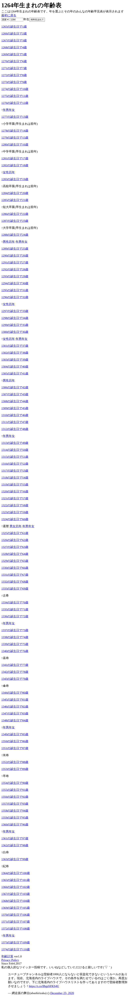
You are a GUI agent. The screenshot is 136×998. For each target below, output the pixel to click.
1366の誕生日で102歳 (15, 887)
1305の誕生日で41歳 (14, 373)
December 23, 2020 (62, 993)
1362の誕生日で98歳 (14, 845)
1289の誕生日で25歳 (14, 248)
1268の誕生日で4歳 (14, 47)
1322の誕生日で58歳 (14, 505)
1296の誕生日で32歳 (14, 297)
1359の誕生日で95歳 (14, 817)
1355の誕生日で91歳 (14, 789)
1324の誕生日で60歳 (14, 519)
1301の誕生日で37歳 (14, 345)
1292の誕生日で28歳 (14, 269)
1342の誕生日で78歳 (14, 672)
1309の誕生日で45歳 (14, 408)
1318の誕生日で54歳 (14, 477)
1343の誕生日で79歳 (14, 678)
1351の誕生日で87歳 (14, 748)
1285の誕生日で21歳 (14, 200)
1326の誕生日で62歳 (14, 540)
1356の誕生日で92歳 (14, 796)
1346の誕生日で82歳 (14, 706)
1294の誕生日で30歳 (14, 283)
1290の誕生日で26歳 (14, 255)
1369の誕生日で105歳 (15, 907)
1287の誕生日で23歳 (14, 221)
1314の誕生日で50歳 (14, 450)
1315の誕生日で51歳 (14, 456)
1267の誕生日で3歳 (14, 40)
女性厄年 (9, 172)
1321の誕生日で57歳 (14, 498)
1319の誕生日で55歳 (14, 484)
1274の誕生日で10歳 (14, 89)
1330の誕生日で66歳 (14, 567)
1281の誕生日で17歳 (14, 158)
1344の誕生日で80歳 (14, 692)
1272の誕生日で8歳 (14, 75)
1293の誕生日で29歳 (14, 276)
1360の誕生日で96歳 (14, 824)
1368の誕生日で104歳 (15, 901)
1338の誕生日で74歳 (14, 637)
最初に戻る (8, 15)
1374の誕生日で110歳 (15, 949)
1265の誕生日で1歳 (14, 26)
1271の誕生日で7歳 (14, 68)
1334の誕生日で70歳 (14, 602)
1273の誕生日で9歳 (14, 82)
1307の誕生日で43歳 (14, 394)
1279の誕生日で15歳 (14, 137)
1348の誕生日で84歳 (14, 720)
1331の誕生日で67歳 (14, 574)
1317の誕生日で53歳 (14, 470)
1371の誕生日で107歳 (15, 921)
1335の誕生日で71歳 (14, 609)
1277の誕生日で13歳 (14, 116)
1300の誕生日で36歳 (14, 332)
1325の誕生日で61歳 (14, 533)
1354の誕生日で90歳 (14, 783)
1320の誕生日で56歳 (14, 491)
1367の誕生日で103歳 (15, 894)
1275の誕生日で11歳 (14, 96)
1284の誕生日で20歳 (14, 193)
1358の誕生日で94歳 (14, 810)
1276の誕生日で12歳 (14, 103)
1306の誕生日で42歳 (14, 387)
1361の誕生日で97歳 (14, 838)
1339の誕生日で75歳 (14, 644)
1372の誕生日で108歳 (15, 928)
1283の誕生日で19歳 (14, 179)
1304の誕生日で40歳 (14, 366)
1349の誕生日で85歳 (14, 734)
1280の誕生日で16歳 (14, 144)
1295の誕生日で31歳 (14, 290)
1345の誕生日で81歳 (14, 699)
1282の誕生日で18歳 (14, 165)
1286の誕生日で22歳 (14, 214)
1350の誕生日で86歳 (14, 741)
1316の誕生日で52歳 (14, 463)
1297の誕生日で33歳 (14, 311)
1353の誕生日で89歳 (14, 769)
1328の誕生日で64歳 (14, 554)
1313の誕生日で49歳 (14, 443)
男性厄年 (9, 241)
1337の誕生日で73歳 (14, 630)
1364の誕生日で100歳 (15, 873)
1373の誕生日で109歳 (15, 942)
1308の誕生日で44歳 (14, 401)
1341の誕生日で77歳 (14, 665)
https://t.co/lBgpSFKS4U (44, 986)
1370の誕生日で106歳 (15, 914)
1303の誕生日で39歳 (14, 359)
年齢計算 (7, 956)
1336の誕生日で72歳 (14, 616)
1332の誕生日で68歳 (14, 581)
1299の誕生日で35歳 (14, 325)
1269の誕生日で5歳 (14, 54)
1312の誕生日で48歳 (14, 429)
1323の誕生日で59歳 (14, 512)
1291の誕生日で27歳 (14, 262)
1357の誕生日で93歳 (14, 803)
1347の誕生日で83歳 (14, 713)
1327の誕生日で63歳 (14, 547)
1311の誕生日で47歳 (14, 422)
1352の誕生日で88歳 (14, 762)
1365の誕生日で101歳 (15, 880)
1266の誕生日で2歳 (14, 33)
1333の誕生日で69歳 (14, 588)
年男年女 (9, 110)
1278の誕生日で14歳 (14, 130)
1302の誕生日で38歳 (14, 352)
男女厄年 (16, 526)
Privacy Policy (10, 960)
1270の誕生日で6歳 (14, 61)
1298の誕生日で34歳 (14, 318)
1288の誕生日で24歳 (14, 234)
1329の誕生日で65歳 (14, 561)
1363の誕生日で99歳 (14, 859)
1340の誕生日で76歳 (14, 651)
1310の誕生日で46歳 (14, 415)
